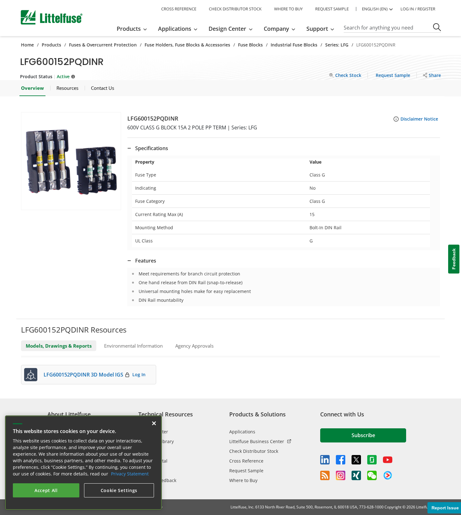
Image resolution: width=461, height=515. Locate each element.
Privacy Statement (130, 474)
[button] (71, 161)
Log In (139, 374)
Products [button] (129, 28)
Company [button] (276, 28)
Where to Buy (243, 480)
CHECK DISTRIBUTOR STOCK (235, 9)
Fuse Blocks (250, 45)
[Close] (154, 423)
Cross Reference (246, 461)
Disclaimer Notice (419, 119)
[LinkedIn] (325, 459)
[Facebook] (340, 459)
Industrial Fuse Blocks (294, 45)
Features (145, 260)
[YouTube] (387, 459)
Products (51, 45)
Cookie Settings (119, 490)
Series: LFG (336, 45)
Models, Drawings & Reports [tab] (59, 346)
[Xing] (356, 475)
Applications (242, 432)
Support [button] (317, 28)
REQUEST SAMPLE (332, 9)
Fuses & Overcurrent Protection (103, 45)
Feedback (453, 259)
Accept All (46, 490)
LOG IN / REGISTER (417, 9)
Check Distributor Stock (253, 451)
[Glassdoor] (372, 459)
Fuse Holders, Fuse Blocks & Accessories (187, 45)
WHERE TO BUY (288, 9)
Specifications (151, 148)
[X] (356, 459)
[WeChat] (372, 475)
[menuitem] (133, 28)
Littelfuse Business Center (256, 441)
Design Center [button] (227, 28)
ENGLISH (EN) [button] (375, 9)
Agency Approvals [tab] (194, 346)
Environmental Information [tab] (133, 346)
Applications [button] (174, 28)
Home (27, 45)
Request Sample (246, 471)
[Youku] (387, 475)
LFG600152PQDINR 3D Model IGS (83, 374)
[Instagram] (340, 475)
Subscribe (363, 435)
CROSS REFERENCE (178, 9)
